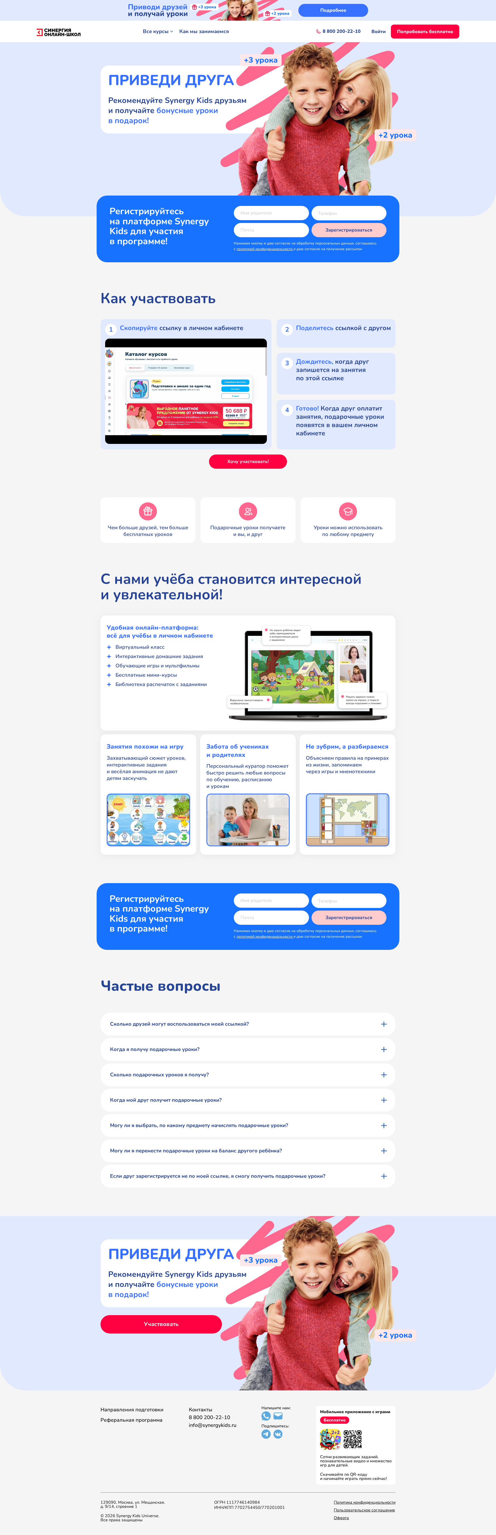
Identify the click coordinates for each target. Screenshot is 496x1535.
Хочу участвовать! (248, 461)
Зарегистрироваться (349, 230)
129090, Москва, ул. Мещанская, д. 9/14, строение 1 (132, 1504)
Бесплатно (335, 1420)
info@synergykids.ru (212, 1425)
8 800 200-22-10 (209, 1417)
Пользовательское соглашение (364, 1510)
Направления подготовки (132, 1409)
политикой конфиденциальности (265, 249)
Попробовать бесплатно (425, 31)
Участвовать (161, 1324)
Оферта (341, 1518)
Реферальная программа (131, 1420)
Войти (378, 31)
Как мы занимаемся (204, 31)
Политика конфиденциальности (365, 1502)
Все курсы (156, 31)
